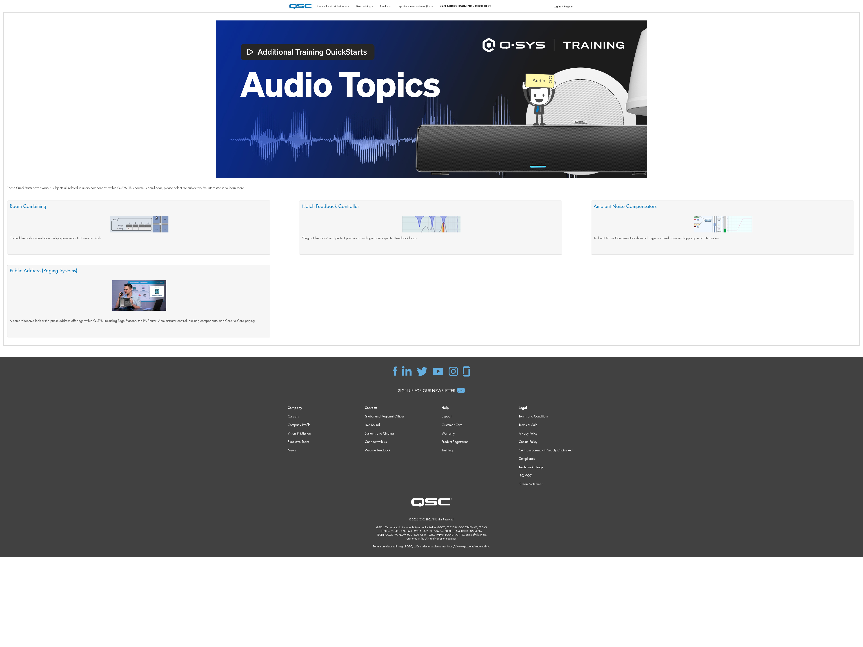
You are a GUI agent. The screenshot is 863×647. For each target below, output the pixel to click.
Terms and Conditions (534, 416)
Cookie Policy (528, 441)
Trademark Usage (531, 467)
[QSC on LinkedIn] (407, 370)
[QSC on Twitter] (422, 370)
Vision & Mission (299, 433)
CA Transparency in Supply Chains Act (545, 450)
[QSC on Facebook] (395, 370)
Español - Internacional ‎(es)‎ (414, 6)
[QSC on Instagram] (453, 370)
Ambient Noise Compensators (625, 206)
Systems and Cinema (379, 433)
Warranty (448, 433)
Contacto (385, 6)
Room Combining (28, 206)
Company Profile (299, 424)
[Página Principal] (301, 6)
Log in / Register (564, 6)
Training (447, 450)
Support (447, 416)
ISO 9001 (526, 475)
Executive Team (298, 441)
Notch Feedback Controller (330, 206)
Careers (293, 416)
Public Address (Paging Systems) (43, 270)
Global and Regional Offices (385, 416)
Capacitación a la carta (332, 6)
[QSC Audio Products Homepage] (431, 502)
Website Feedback (377, 450)
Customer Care (452, 424)
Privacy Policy (528, 433)
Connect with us (376, 441)
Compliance (527, 458)
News (292, 450)
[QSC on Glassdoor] (466, 370)
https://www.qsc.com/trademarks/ (468, 546)
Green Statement (530, 484)
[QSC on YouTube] (438, 370)
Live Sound (372, 424)
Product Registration (455, 441)
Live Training (364, 6)
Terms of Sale (528, 424)
